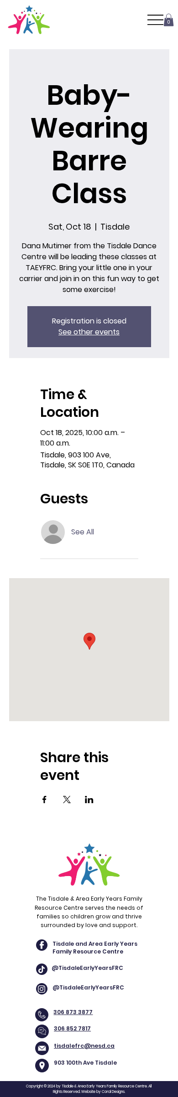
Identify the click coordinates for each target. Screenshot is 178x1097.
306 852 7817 (72, 1028)
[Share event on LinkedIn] (89, 799)
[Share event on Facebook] (44, 799)
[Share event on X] (67, 799)
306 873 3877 (73, 1012)
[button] (168, 20)
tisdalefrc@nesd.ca (84, 1046)
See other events (89, 332)
